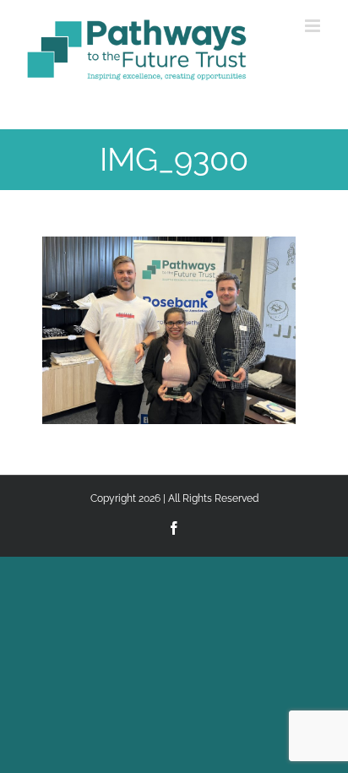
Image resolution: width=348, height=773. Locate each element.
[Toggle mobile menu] (314, 26)
